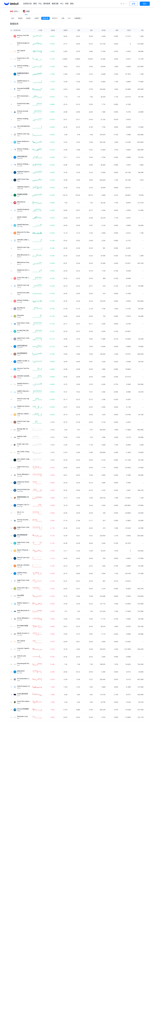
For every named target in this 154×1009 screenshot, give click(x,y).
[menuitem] (35, 4)
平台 (40, 4)
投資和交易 (27, 4)
